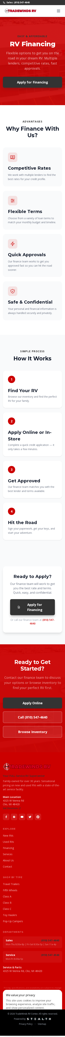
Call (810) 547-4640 (32, 717)
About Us (8, 860)
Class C (7, 909)
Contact (7, 866)
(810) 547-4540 (50, 955)
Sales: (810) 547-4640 (18, 2)
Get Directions (10, 808)
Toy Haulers (10, 915)
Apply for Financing (32, 82)
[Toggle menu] (58, 11)
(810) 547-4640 (50, 940)
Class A (7, 896)
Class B (7, 902)
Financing (8, 848)
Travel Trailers (11, 884)
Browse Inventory (32, 732)
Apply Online (33, 703)
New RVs (8, 835)
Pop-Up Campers (13, 921)
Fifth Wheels (10, 890)
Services (7, 854)
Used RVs (8, 841)
